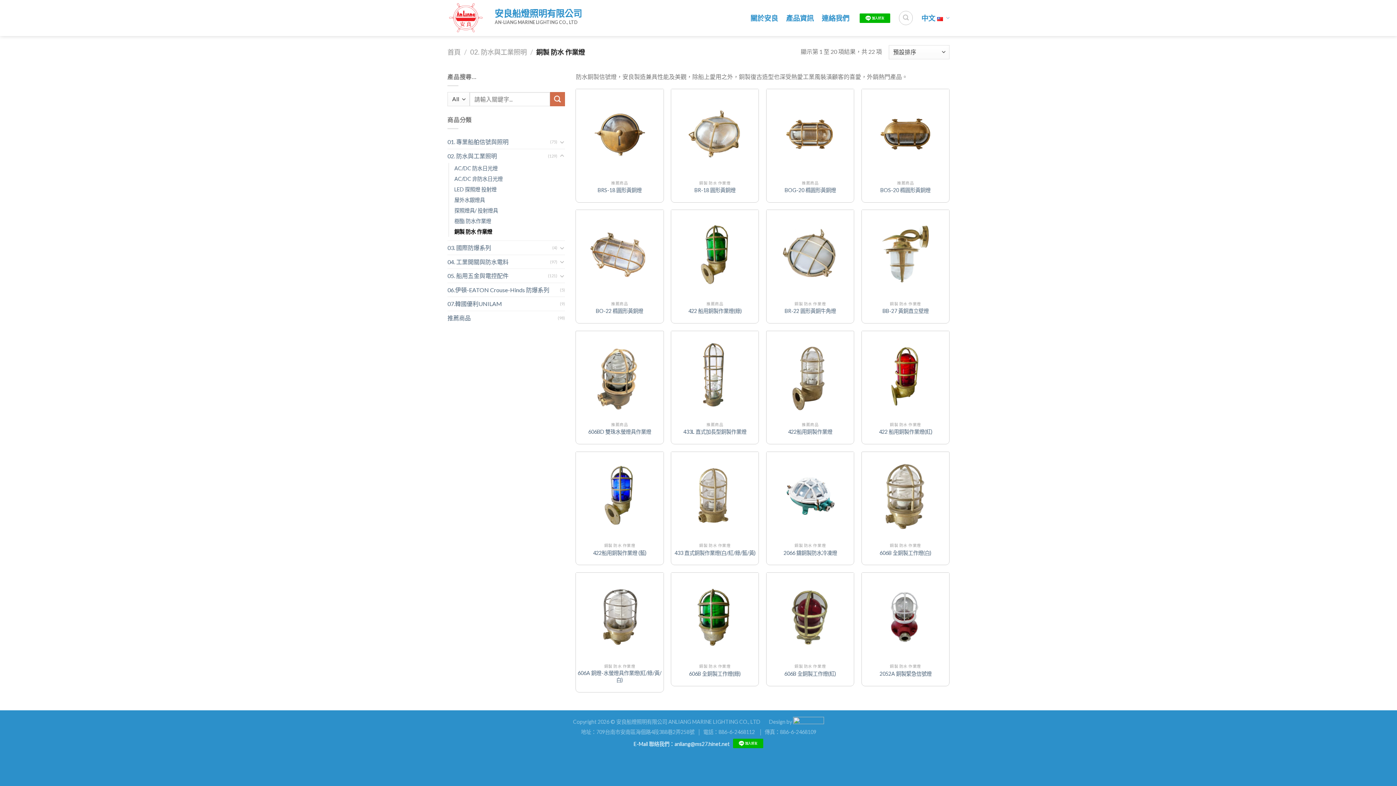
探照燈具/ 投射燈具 (476, 210)
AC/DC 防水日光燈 (476, 168)
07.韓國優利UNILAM (474, 303)
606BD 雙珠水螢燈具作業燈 (619, 432)
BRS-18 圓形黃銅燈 (620, 190)
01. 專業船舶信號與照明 (478, 141)
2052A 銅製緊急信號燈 (906, 674)
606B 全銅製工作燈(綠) (715, 674)
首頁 (454, 52)
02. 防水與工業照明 (498, 52)
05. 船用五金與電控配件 (478, 275)
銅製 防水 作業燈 (473, 232)
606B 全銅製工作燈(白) (905, 553)
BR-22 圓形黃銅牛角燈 (810, 311)
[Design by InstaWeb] (808, 721)
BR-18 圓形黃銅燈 (715, 190)
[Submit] (557, 99)
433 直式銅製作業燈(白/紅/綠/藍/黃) (715, 553)
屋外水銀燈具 (469, 200)
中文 (928, 18)
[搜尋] (906, 18)
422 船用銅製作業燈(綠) (715, 311)
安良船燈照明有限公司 (538, 13)
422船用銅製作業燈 (810, 432)
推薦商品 (459, 317)
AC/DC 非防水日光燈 (478, 179)
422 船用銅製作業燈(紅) (905, 432)
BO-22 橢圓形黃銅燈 (619, 311)
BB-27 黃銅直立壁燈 (906, 311)
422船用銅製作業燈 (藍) (619, 553)
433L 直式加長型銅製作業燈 (715, 432)
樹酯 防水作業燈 (472, 221)
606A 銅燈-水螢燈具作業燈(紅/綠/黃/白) (619, 676)
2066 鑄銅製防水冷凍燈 (810, 553)
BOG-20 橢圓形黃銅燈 (810, 190)
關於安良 (764, 18)
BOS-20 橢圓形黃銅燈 (905, 190)
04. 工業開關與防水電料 (478, 261)
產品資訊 (800, 18)
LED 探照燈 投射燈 (475, 189)
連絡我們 (835, 18)
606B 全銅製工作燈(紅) (810, 674)
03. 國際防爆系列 (469, 247)
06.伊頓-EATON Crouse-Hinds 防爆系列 (498, 289)
